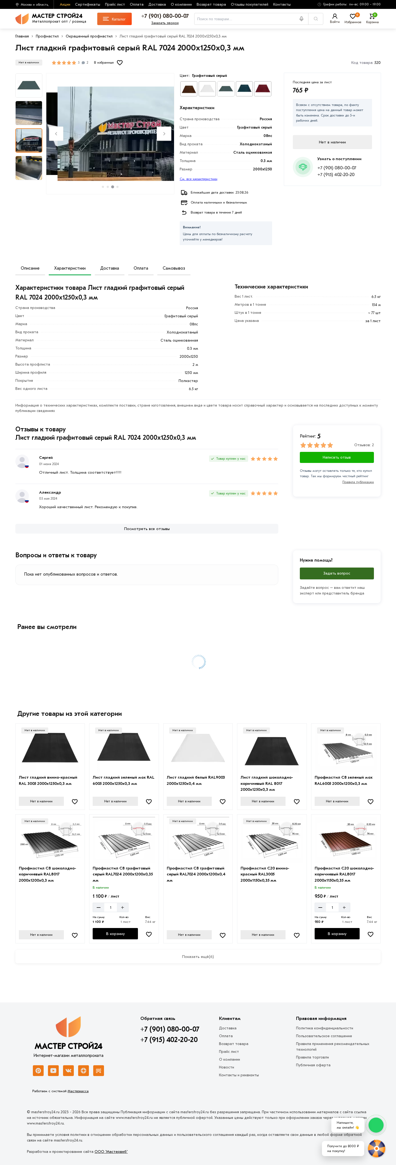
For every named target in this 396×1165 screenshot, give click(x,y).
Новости (226, 1067)
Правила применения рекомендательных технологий (332, 1047)
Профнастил (47, 36)
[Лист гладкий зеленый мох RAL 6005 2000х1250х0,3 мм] (124, 749)
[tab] (103, 187)
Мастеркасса (78, 1091)
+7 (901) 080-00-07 (336, 167)
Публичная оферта (313, 1065)
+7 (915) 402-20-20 (336, 174)
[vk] (68, 1070)
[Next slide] (164, 133)
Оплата (137, 4)
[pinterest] (38, 1070)
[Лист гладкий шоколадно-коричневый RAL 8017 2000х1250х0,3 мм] (272, 749)
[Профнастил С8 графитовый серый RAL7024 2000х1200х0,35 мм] (124, 840)
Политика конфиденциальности (324, 1028)
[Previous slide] (56, 133)
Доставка (157, 4)
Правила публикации (358, 482)
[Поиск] (315, 19)
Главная (22, 36)
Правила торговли (312, 1057)
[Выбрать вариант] (189, 89)
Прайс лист (115, 4)
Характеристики (70, 268)
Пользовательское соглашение (324, 1036)
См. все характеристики (198, 179)
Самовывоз (174, 268)
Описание (30, 268)
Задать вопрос (336, 573)
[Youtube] (53, 1070)
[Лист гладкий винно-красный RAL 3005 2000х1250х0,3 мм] (50, 749)
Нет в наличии (41, 801)
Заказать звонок (165, 23)
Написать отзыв (337, 457)
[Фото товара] (110, 133)
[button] (347, 4)
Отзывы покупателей (249, 4)
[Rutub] (98, 1070)
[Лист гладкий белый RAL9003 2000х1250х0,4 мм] (198, 749)
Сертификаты (87, 4)
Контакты (282, 4)
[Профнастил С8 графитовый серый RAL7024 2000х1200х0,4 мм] (198, 840)
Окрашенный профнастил (89, 36)
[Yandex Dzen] (83, 1070)
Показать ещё (198, 956)
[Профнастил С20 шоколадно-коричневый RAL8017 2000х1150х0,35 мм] (346, 840)
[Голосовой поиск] (303, 19)
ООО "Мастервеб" (111, 1151)
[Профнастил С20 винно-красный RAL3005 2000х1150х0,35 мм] (272, 840)
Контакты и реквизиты (239, 1075)
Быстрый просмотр (51, 765)
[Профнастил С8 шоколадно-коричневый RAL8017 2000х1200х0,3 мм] (50, 840)
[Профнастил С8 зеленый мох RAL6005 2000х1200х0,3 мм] (346, 749)
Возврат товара (211, 4)
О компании (181, 4)
